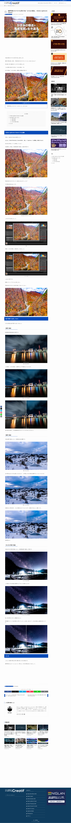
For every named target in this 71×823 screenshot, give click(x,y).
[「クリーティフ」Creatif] (11, 3)
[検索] (66, 0)
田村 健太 (10, 712)
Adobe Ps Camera (30, 808)
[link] (17, 714)
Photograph (16, 686)
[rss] (64, 0)
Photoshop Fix (30, 813)
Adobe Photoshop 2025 (31, 803)
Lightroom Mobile (30, 811)
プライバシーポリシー (10, 795)
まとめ (11, 123)
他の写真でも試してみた (14, 117)
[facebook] (60, 0)
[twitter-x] (62, 0)
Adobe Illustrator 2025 (31, 798)
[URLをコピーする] (44, 691)
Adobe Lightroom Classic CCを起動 (16, 115)
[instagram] (22, 714)
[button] (7, 691)
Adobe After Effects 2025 (31, 793)
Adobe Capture (30, 796)
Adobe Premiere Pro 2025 (32, 806)
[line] (63, 0)
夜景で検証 (55, 159)
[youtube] (24, 714)
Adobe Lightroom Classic (9, 14)
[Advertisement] (26, 46)
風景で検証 (14, 120)
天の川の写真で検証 (15, 121)
